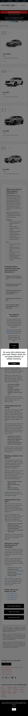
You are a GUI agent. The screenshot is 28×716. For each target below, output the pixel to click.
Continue (14, 363)
